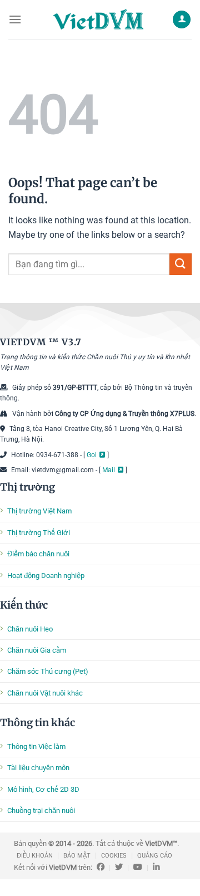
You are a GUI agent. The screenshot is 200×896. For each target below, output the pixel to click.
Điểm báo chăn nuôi (38, 554)
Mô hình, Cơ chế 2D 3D (43, 789)
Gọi (92, 455)
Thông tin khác (37, 722)
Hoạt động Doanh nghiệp (45, 575)
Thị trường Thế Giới (38, 532)
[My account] (182, 20)
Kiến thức (24, 605)
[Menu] (15, 19)
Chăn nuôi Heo (30, 629)
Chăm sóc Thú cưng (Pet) (47, 671)
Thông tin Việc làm (36, 746)
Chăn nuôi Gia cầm (36, 650)
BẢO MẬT (77, 855)
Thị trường (27, 487)
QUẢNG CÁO (154, 855)
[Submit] (180, 264)
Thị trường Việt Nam (39, 511)
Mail (108, 470)
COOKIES (114, 855)
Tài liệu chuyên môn (38, 767)
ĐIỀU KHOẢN (35, 855)
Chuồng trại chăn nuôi (41, 810)
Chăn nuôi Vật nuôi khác (45, 693)
